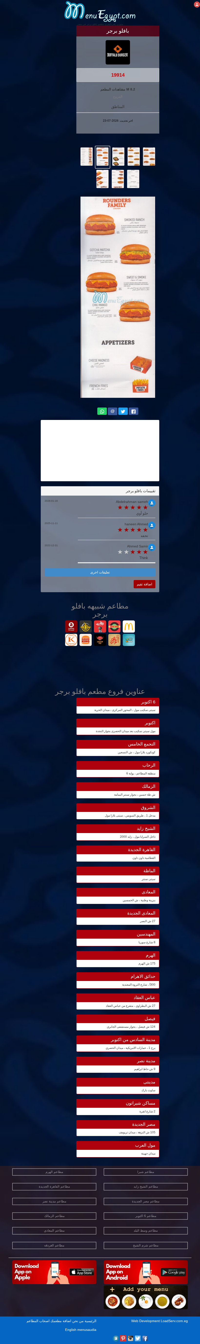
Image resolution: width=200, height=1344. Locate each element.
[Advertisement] (100, 450)
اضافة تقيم (144, 584)
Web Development (146, 1321)
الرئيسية (90, 1321)
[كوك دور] (114, 627)
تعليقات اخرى (100, 572)
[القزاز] (71, 640)
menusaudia (86, 1330)
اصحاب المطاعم (38, 1321)
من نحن (78, 1321)
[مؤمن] (129, 640)
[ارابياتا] (71, 627)
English (70, 1330)
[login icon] (197, 4)
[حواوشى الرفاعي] (114, 640)
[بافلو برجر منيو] (149, 156)
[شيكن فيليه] (100, 640)
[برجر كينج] (85, 640)
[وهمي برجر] (100, 627)
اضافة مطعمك (60, 1321)
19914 (118, 75)
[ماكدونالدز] (129, 627)
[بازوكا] (85, 627)
